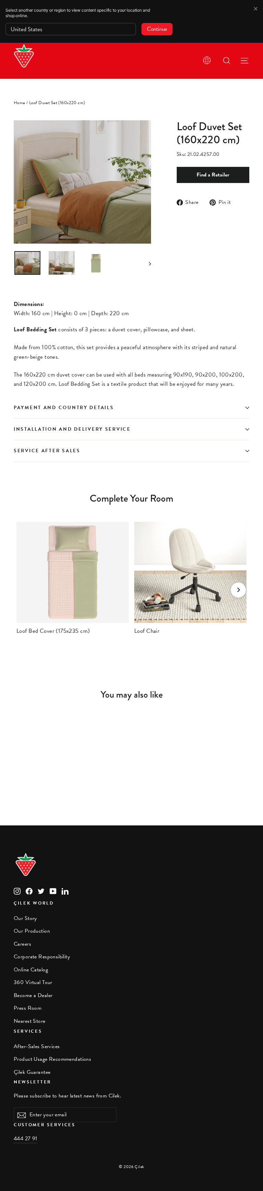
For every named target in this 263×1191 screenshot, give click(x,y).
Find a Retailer (213, 175)
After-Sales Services (37, 1046)
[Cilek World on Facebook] (29, 890)
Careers (22, 944)
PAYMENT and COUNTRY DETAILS (65, 407)
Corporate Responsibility (42, 957)
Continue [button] (157, 29)
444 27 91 (25, 1138)
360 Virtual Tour (33, 982)
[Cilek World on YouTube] (53, 890)
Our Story (25, 918)
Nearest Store (30, 1021)
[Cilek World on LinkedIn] (65, 890)
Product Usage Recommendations (52, 1059)
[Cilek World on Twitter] (41, 890)
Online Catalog (31, 970)
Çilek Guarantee (32, 1072)
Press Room (27, 1008)
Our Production (32, 931)
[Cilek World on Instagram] (17, 890)
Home (19, 102)
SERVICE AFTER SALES (47, 450)
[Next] (238, 590)
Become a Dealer (33, 995)
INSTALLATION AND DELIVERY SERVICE (72, 429)
